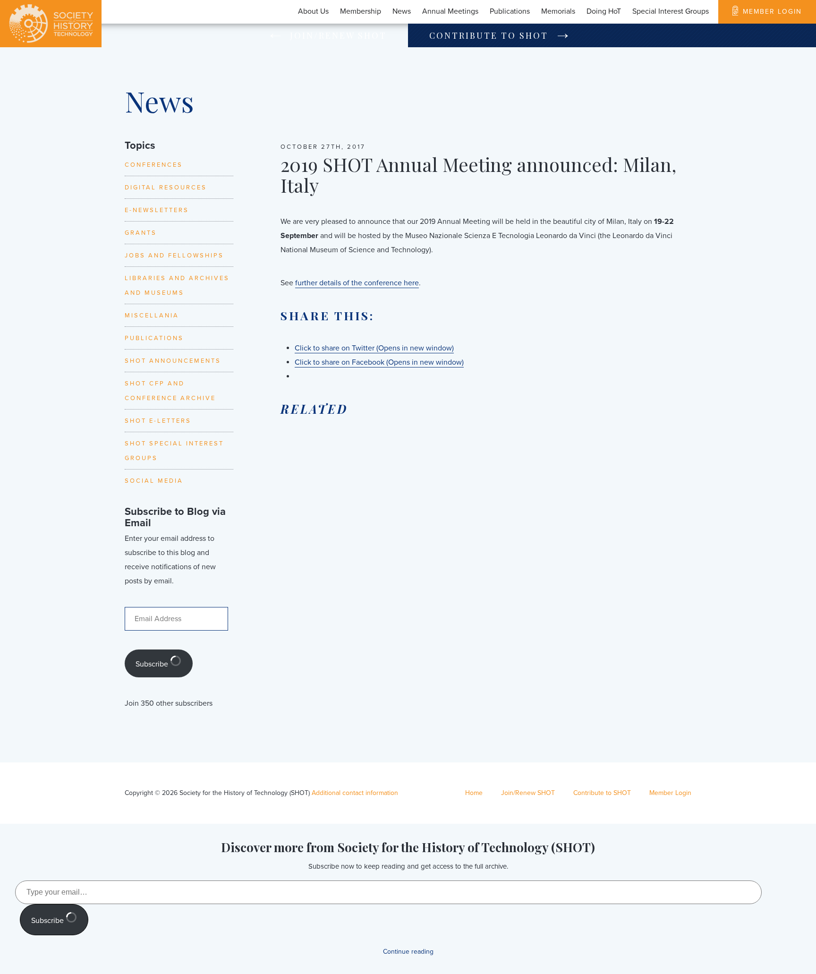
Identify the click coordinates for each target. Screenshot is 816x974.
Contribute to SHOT (488, 35)
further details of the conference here (357, 283)
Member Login (772, 12)
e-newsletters (157, 210)
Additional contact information (355, 793)
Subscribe (153, 664)
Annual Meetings (450, 11)
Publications (510, 11)
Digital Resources (166, 187)
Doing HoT (603, 11)
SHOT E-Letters (158, 421)
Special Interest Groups (670, 11)
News (401, 11)
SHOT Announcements (173, 361)
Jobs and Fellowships (174, 255)
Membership (360, 11)
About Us (313, 11)
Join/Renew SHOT (338, 35)
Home (474, 793)
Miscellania (152, 315)
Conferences (154, 165)
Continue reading (408, 952)
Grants (141, 233)
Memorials (558, 11)
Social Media (154, 481)
